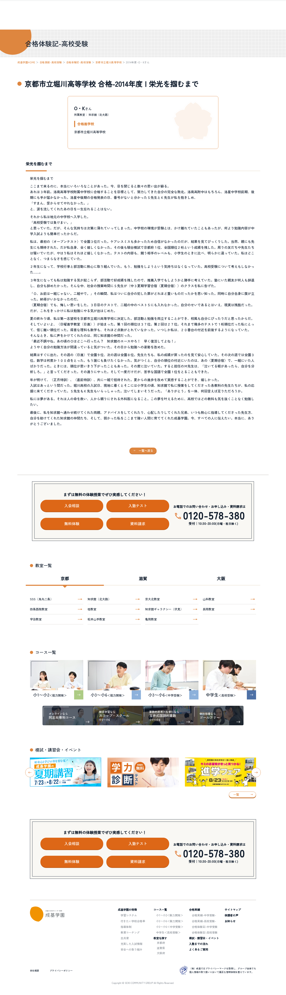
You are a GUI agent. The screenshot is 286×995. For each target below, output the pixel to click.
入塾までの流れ (198, 944)
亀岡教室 (151, 619)
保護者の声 (231, 915)
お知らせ (230, 921)
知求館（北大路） (99, 599)
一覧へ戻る (146, 450)
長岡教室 (208, 609)
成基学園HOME (26, 62)
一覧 (236, 794)
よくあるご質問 (198, 949)
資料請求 (137, 523)
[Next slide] (256, 772)
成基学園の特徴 (127, 910)
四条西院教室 (39, 609)
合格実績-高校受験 (51, 62)
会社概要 (34, 970)
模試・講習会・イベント (204, 938)
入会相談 (71, 505)
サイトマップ (233, 910)
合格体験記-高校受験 (78, 62)
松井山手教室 (96, 619)
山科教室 (208, 599)
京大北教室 (152, 599)
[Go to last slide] (30, 772)
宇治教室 (36, 619)
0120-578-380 (214, 514)
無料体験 (71, 523)
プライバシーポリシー (61, 970)
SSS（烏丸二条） (41, 599)
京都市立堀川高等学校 (108, 62)
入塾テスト (137, 505)
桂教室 (92, 609)
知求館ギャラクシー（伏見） (164, 609)
